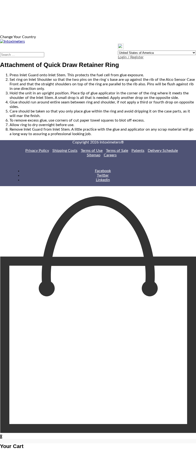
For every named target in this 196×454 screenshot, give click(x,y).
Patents (137, 151)
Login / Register (131, 57)
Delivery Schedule (163, 151)
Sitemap (93, 155)
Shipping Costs (64, 151)
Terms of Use (92, 151)
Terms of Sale (117, 151)
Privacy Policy (37, 151)
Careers (110, 155)
